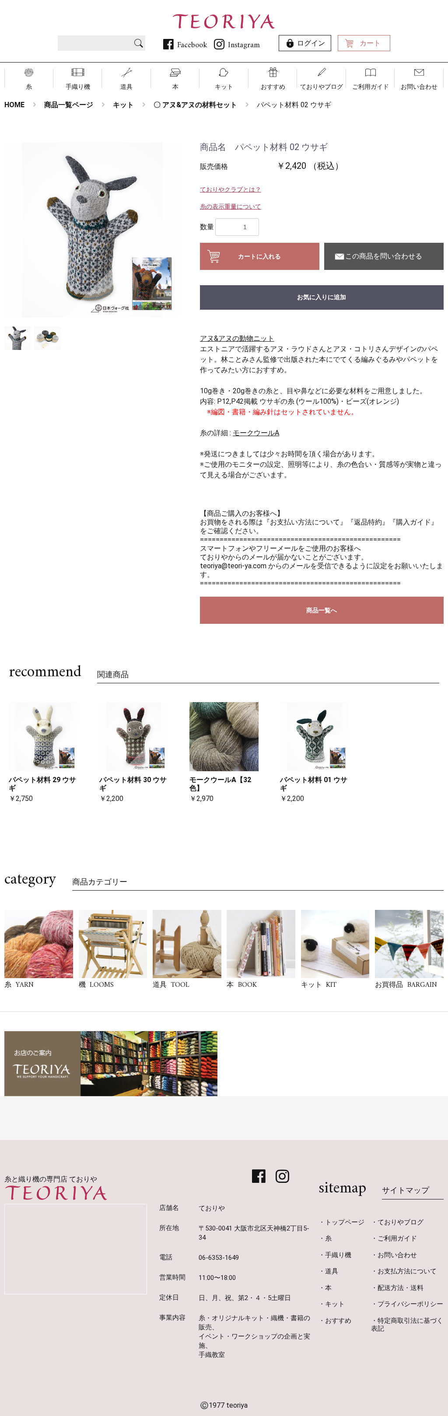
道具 (126, 86)
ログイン (311, 43)
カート (370, 43)
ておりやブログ (321, 86)
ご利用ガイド (370, 86)
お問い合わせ (419, 86)
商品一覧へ (321, 610)
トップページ (344, 1222)
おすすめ (273, 86)
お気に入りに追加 (321, 297)
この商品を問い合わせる (383, 256)
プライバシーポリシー (410, 1304)
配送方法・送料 (401, 1288)
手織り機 (78, 86)
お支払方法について (407, 1271)
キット (224, 86)
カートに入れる (259, 256)
